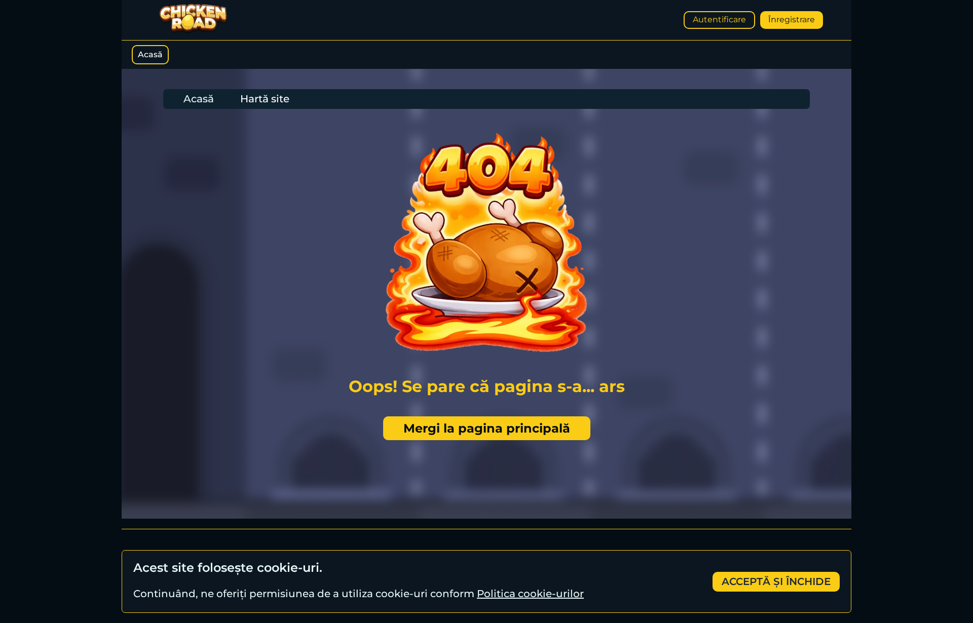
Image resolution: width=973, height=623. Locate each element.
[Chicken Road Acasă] (193, 31)
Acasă (150, 54)
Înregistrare (791, 19)
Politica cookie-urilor (530, 594)
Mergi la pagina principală (486, 428)
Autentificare (719, 19)
